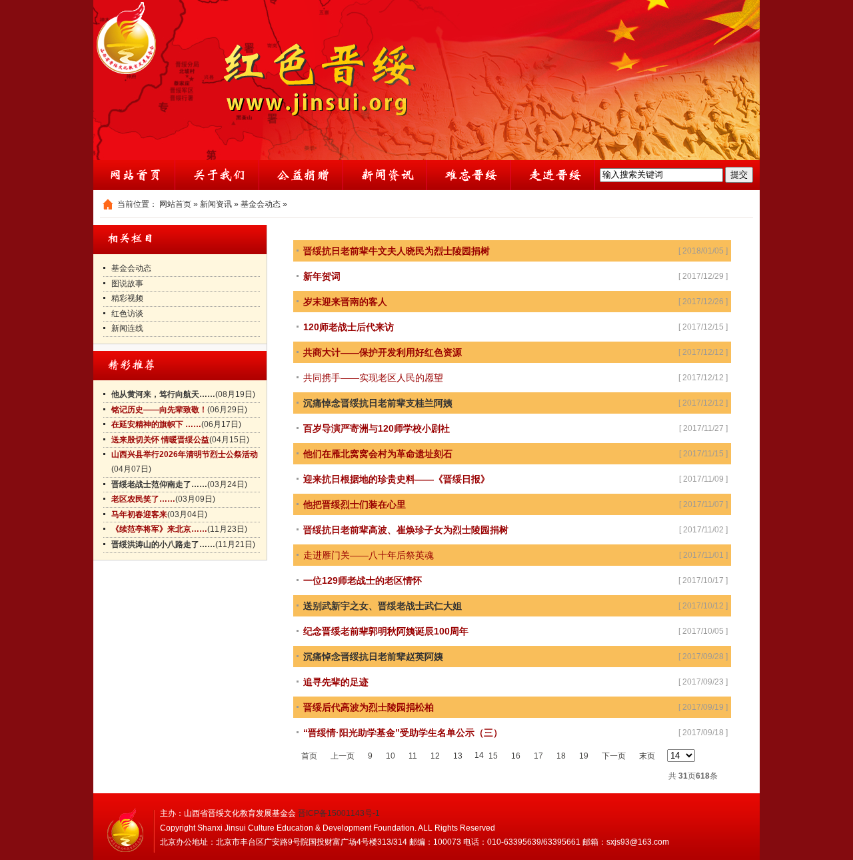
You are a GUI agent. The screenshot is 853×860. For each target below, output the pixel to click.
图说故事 (127, 283)
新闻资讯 (216, 204)
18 (561, 756)
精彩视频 (127, 298)
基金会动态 (261, 204)
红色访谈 (127, 313)
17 (538, 756)
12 (435, 756)
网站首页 (175, 204)
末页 (647, 756)
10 (390, 756)
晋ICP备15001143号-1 (339, 813)
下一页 (614, 756)
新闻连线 (127, 328)
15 (493, 756)
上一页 (343, 756)
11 (413, 756)
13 (457, 756)
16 (515, 756)
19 (583, 756)
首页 (309, 756)
